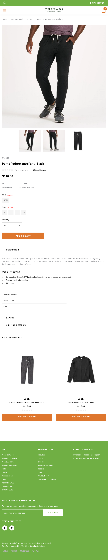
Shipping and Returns (47, 465)
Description (12, 250)
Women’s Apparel (9, 465)
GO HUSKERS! (7, 489)
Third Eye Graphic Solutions (34, 546)
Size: (7, 207)
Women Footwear (9, 458)
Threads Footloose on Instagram (87, 455)
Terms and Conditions (47, 479)
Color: (8, 195)
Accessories (7, 476)
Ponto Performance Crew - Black (81, 402)
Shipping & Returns (16, 325)
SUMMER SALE (8, 486)
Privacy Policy (43, 476)
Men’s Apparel (17, 19)
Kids (4, 469)
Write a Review (39, 170)
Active (29, 19)
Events (40, 472)
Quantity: (5, 220)
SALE (4, 479)
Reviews (10, 318)
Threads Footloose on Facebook (87, 458)
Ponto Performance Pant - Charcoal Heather (27, 402)
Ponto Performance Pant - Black (49, 19)
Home (4, 19)
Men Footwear (8, 455)
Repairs (41, 469)
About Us (41, 455)
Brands (41, 462)
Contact (41, 458)
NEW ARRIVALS (8, 482)
